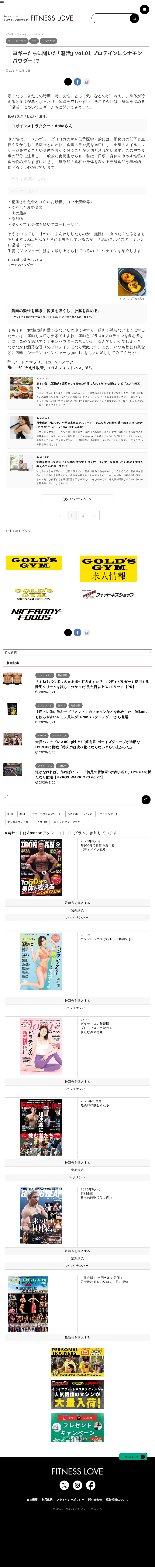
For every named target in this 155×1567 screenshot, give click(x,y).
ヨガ (47, 362)
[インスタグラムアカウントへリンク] (77, 1488)
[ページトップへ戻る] (133, 1459)
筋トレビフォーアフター (68, 821)
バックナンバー (77, 917)
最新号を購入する (77, 903)
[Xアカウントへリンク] (64, 1488)
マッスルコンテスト (19, 821)
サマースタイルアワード (46, 813)
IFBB (10, 813)
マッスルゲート (109, 813)
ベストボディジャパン (80, 813)
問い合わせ (95, 1499)
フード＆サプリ (27, 362)
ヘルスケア (64, 362)
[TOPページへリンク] (38, 18)
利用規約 (47, 1499)
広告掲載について (117, 1499)
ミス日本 (42, 821)
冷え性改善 (34, 367)
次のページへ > (77, 499)
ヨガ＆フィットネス (64, 367)
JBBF (22, 813)
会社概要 (32, 1499)
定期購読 (77, 910)
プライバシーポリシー (70, 1499)
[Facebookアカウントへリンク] (90, 1488)
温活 (88, 367)
